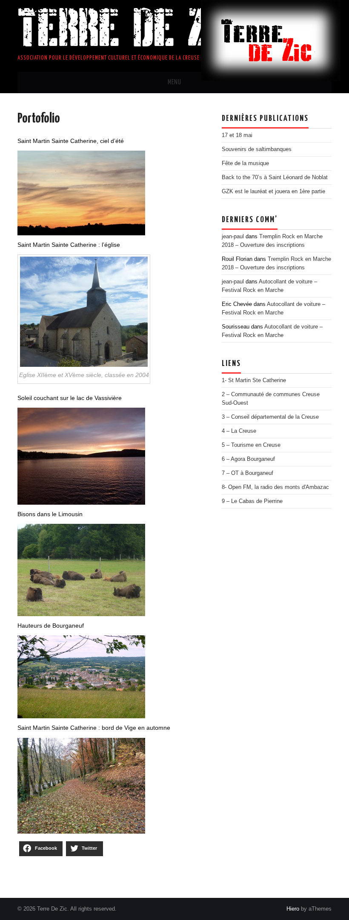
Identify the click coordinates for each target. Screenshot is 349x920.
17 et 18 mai (237, 135)
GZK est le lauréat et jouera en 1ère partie (273, 191)
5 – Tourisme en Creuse (251, 445)
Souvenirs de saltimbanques (257, 149)
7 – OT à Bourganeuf (247, 473)
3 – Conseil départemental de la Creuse (270, 417)
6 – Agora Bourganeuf (248, 459)
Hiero (292, 909)
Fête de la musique (245, 163)
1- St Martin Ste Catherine (254, 380)
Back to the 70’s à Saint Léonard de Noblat (275, 177)
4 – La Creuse (239, 431)
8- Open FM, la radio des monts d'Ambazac (275, 487)
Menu (174, 82)
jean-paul (233, 237)
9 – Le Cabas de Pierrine (252, 501)
